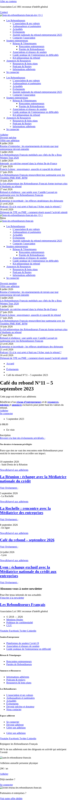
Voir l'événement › (9, 487)
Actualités (18, 29)
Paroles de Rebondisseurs (31, 49)
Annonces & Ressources (18, 60)
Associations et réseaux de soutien (30, 52)
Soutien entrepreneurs (17, 40)
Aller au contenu (8, 1)
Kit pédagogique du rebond (26, 57)
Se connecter (12, 72)
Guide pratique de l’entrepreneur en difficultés (36, 55)
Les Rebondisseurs (15, 20)
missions (4, 405)
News (3, 470)
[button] (5, 435)
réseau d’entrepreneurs (28, 402)
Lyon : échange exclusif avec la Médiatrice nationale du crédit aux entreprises (28, 571)
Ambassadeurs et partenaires (27, 26)
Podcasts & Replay (22, 66)
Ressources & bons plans (25, 63)
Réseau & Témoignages (25, 43)
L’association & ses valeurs (26, 23)
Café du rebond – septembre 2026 (27, 540)
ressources (53, 402)
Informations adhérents (24, 69)
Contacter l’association (24, 37)
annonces (17, 405)
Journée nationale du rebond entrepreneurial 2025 (37, 35)
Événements (19, 32)
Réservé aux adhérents (17, 470)
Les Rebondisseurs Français (22, 604)
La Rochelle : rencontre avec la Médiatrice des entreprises (25, 510)
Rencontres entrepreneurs (31, 46)
